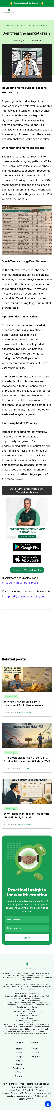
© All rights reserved (13, 1083)
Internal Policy (9, 1093)
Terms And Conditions (38, 1083)
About (19, 1052)
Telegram (35, 1056)
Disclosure (41, 1090)
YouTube (34, 1052)
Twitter (34, 1048)
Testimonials (19, 1068)
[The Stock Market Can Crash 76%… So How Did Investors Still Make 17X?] (27, 735)
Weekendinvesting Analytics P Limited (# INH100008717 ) (27, 1097)
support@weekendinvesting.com (25, 596)
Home (10, 25)
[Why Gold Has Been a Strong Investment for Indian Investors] (27, 679)
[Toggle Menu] (49, 12)
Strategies (19, 1056)
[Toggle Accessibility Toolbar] (48, 1104)
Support (19, 1076)
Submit (27, 938)
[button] (27, 490)
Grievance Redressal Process (26, 1087)
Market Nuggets (36, 25)
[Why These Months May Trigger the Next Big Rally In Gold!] (27, 791)
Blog (20, 25)
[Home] (9, 12)
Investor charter (41, 1093)
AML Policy (25, 1093)
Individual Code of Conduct (19, 1090)
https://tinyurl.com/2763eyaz (20, 582)
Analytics (19, 1060)
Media (19, 1064)
